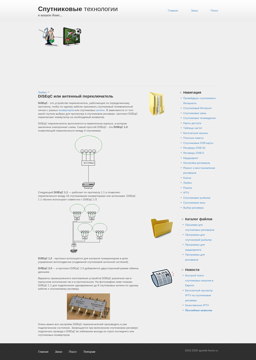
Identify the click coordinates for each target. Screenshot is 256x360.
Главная (173, 10)
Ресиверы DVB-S (193, 152)
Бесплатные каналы (195, 133)
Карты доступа (192, 123)
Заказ (194, 10)
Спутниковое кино (194, 202)
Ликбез (42, 92)
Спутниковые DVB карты (198, 142)
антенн (100, 110)
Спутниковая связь (194, 113)
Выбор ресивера (193, 207)
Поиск (214, 10)
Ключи (187, 177)
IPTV (186, 192)
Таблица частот (192, 127)
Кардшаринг (190, 157)
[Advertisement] (150, 55)
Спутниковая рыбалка (196, 197)
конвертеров (66, 110)
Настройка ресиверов (196, 162)
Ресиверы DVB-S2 (194, 147)
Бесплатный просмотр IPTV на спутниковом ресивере (199, 295)
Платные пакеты (193, 137)
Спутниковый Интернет (197, 108)
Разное (187, 187)
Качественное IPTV (197, 305)
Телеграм (89, 351)
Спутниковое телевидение (199, 117)
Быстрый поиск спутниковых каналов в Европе (199, 280)
